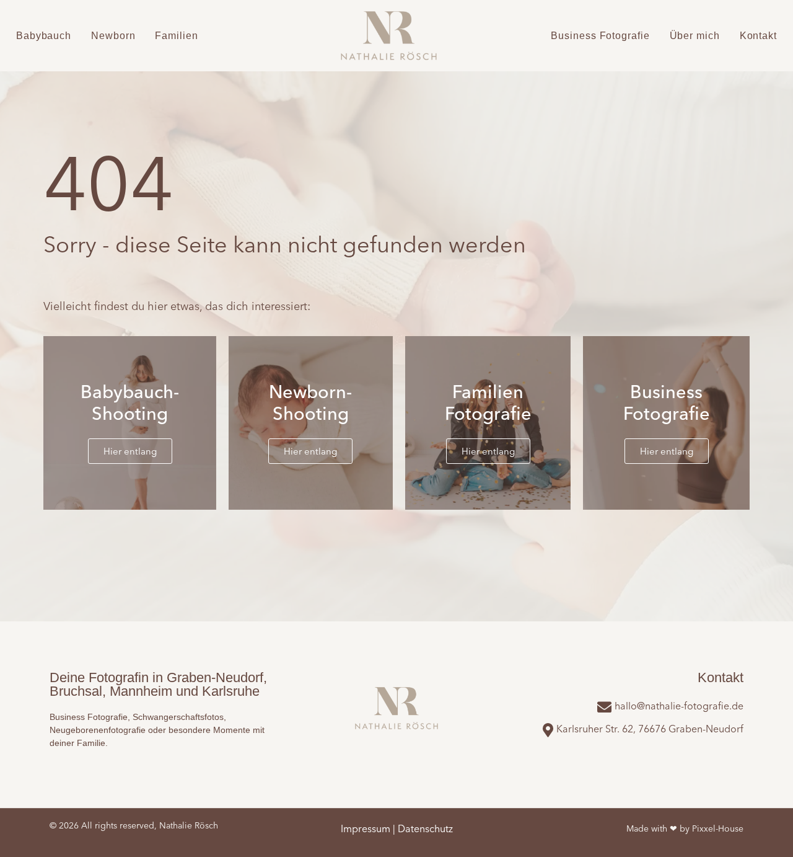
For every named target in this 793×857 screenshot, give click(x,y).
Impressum (365, 828)
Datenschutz (425, 828)
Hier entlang (130, 451)
